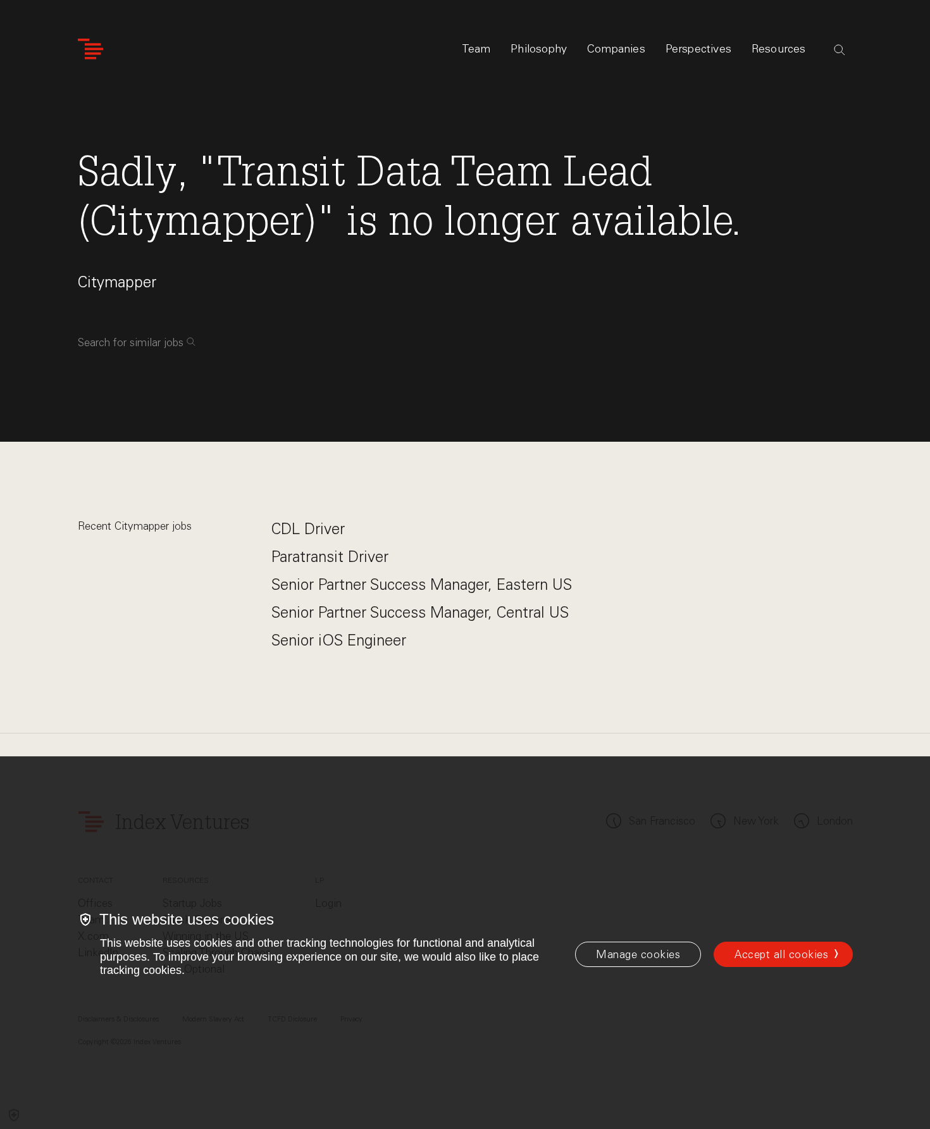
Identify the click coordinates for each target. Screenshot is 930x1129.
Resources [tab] (779, 49)
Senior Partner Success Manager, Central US (420, 612)
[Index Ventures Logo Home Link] (90, 49)
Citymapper (117, 282)
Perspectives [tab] (698, 49)
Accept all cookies (781, 954)
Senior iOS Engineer (338, 640)
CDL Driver (308, 529)
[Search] (839, 50)
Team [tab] (476, 49)
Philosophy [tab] (539, 49)
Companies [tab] (616, 49)
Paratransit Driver (329, 556)
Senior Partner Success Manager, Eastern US (421, 584)
